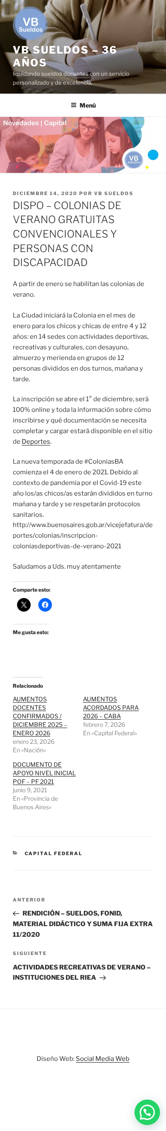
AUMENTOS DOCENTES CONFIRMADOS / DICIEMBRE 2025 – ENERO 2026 (40, 716)
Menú (88, 105)
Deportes (36, 441)
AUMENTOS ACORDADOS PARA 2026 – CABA (111, 707)
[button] (147, 1112)
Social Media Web (102, 1059)
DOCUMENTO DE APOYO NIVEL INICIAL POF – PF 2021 (44, 773)
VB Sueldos (114, 193)
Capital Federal (54, 853)
